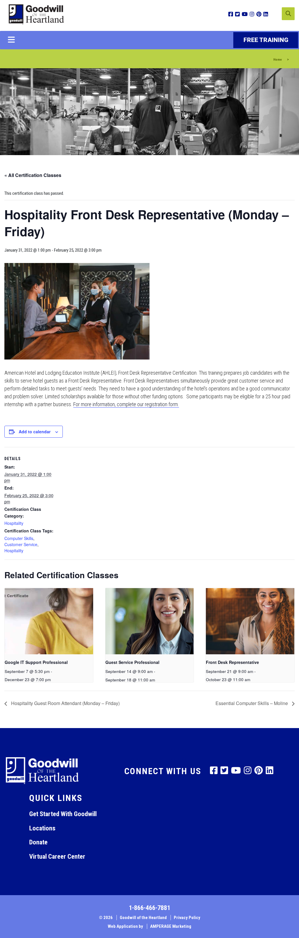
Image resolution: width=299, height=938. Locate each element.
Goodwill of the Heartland (143, 917)
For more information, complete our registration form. (126, 404)
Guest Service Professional (132, 662)
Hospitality (13, 523)
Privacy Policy (187, 917)
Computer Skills (18, 538)
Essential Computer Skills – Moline (252, 703)
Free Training (266, 39)
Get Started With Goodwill (63, 814)
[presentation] (49, 621)
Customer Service (20, 544)
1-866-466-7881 (149, 907)
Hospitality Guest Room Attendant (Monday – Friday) (65, 703)
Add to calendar (35, 431)
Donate (38, 842)
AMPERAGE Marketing (170, 926)
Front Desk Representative (232, 662)
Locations (42, 828)
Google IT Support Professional (36, 662)
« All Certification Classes (32, 175)
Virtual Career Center (57, 856)
